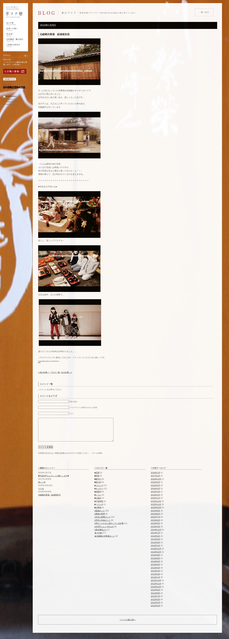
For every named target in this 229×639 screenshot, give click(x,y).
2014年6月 (155, 536)
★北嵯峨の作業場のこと (104, 536)
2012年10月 (156, 587)
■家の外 (97, 482)
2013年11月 (156, 549)
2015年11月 (156, 504)
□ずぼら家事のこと (102, 517)
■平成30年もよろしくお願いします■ (53, 476)
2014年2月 (155, 542)
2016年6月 (155, 482)
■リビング (98, 485)
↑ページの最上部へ (128, 620)
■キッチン (98, 488)
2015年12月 (156, 501)
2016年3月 (155, 492)
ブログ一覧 (55, 372)
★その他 (98, 533)
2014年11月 (156, 530)
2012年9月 (155, 590)
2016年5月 (155, 485)
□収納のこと (99, 511)
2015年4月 (155, 527)
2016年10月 (156, 479)
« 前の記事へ (43, 372)
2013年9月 (155, 555)
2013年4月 (155, 568)
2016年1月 (155, 498)
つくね (41, 488)
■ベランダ (98, 504)
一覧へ (25, 56)
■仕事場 (97, 507)
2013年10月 (156, 552)
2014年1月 (155, 545)
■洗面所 (97, 492)
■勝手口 (97, 479)
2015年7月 (155, 517)
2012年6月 (155, 599)
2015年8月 (155, 514)
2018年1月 (155, 473)
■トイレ (97, 495)
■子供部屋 (98, 501)
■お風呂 (97, 498)
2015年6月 (155, 520)
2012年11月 (156, 584)
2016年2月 (155, 495)
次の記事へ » (66, 372)
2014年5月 (155, 539)
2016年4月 (155, 488)
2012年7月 (155, 596)
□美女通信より (100, 530)
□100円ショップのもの (104, 527)
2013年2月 (155, 574)
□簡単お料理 (99, 514)
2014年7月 (155, 533)
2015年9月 (155, 511)
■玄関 (96, 473)
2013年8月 (155, 558)
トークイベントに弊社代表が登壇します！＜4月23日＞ (15, 63)
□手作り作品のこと (102, 520)
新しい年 (42, 482)
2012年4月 (155, 606)
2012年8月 (155, 593)
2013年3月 (155, 571)
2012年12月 (156, 580)
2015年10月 (156, 507)
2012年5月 (155, 603)
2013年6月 (155, 561)
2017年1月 (155, 476)
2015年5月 (155, 523)
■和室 (96, 476)
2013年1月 (155, 577)
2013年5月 (155, 564)
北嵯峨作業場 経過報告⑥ (55, 34)
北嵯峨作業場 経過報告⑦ (49, 495)
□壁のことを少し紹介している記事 (109, 523)
